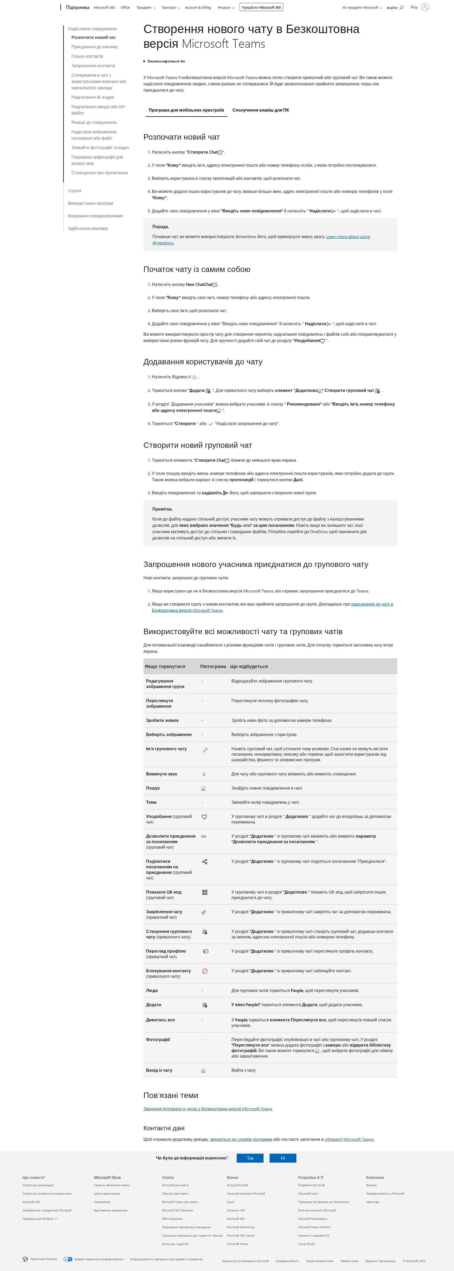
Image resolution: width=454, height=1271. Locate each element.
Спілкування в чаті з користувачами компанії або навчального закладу (98, 81)
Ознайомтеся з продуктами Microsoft (47, 1210)
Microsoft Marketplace (312, 1219)
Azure (230, 1202)
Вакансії (371, 1185)
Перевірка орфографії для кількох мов (97, 160)
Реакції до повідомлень (94, 122)
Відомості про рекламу (380, 1261)
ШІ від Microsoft (237, 1185)
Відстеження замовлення (110, 1210)
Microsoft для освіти (175, 1185)
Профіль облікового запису (112, 1185)
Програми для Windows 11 (40, 1219)
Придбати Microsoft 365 (261, 7)
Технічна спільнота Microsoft (317, 1210)
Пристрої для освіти (175, 1193)
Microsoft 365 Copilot (241, 1235)
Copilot (74, 190)
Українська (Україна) (43, 1259)
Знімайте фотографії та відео (100, 147)
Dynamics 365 (236, 1210)
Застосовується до (166, 61)
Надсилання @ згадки (92, 97)
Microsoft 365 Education (177, 1210)
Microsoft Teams (237, 1244)
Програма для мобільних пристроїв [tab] (186, 110)
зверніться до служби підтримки (241, 1139)
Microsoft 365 (104, 7)
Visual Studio (306, 1244)
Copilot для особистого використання (47, 1193)
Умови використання (319, 1261)
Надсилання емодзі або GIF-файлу (98, 109)
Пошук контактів (87, 56)
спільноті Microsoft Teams (349, 1139)
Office (125, 7)
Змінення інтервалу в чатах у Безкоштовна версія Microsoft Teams (207, 1108)
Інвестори (372, 1202)
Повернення (102, 1202)
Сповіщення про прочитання (99, 172)
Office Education (172, 1219)
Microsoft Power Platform (314, 1227)
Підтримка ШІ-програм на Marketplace (323, 1202)
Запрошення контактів (93, 65)
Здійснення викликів (88, 228)
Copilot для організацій (38, 1185)
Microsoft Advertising (240, 1227)
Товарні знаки (349, 1261)
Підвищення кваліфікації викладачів (186, 1227)
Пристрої (169, 7)
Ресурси (224, 7)
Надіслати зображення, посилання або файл (94, 135)
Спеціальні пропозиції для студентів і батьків (192, 1235)
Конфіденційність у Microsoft (385, 1193)
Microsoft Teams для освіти (180, 1202)
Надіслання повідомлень (92, 28)
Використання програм (90, 203)
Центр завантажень (107, 1193)
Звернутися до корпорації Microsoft (245, 1261)
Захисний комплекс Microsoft (246, 1193)
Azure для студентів (175, 1244)
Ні (283, 1158)
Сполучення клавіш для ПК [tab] (261, 110)
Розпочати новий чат (93, 37)
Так (250, 1158)
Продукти (144, 7)
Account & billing (198, 7)
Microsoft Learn (308, 1193)
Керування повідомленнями (95, 215)
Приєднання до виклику (94, 46)
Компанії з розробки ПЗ (313, 1235)
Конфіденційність (287, 1261)
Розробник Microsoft (311, 1185)
